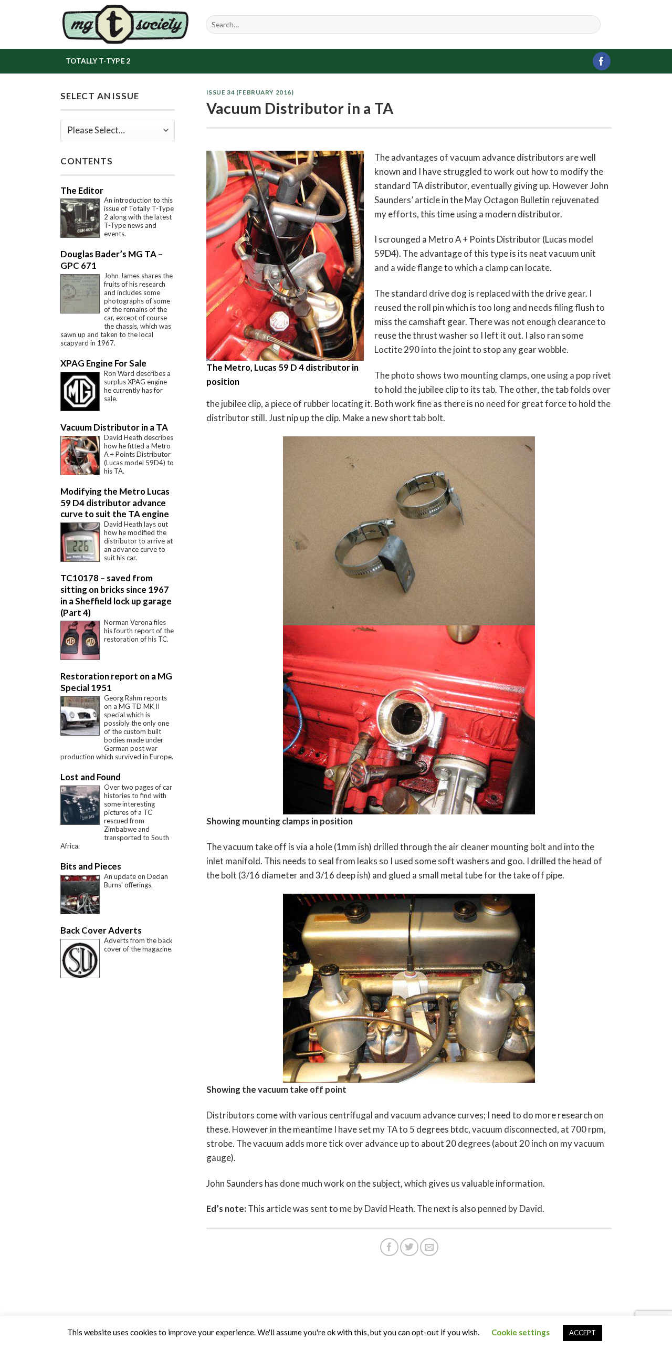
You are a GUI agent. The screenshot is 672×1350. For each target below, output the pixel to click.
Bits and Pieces (90, 866)
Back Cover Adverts (101, 930)
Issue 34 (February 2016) (250, 92)
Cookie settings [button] (520, 1332)
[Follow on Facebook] (602, 61)
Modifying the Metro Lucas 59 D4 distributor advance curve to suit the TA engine (115, 503)
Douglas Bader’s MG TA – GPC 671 (111, 259)
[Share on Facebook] (389, 1247)
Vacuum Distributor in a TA (114, 427)
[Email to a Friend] (429, 1247)
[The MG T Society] (125, 24)
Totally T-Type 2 (98, 61)
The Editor (81, 190)
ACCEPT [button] (582, 1332)
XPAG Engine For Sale (103, 363)
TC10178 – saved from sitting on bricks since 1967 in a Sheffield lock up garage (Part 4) (116, 595)
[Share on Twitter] (409, 1247)
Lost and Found (90, 776)
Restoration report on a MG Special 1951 (116, 682)
